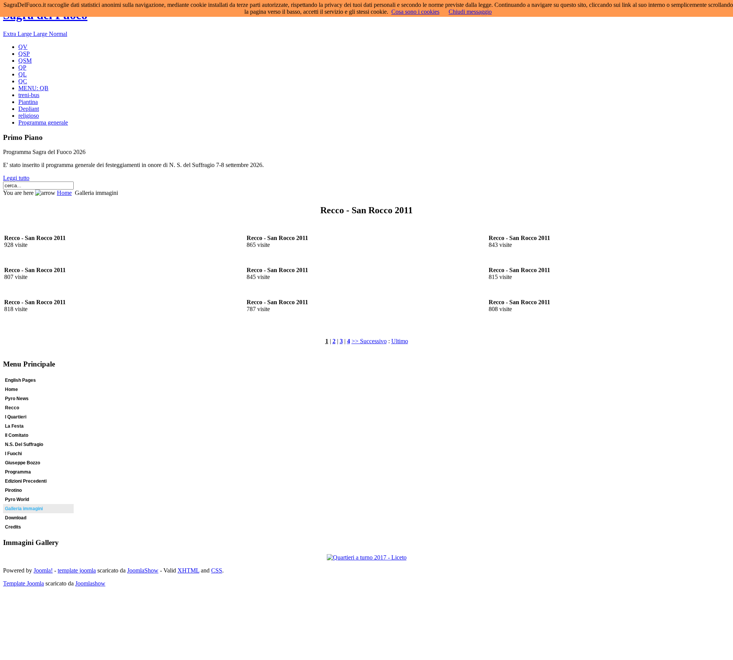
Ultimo (399, 341)
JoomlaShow (142, 570)
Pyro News (17, 398)
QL (22, 74)
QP (22, 67)
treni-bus (28, 95)
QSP (24, 53)
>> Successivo (369, 341)
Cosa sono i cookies (415, 11)
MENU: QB (33, 88)
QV (22, 47)
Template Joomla (23, 583)
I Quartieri (15, 417)
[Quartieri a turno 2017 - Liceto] (367, 557)
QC (22, 81)
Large (41, 34)
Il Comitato (16, 435)
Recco (12, 407)
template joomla (77, 570)
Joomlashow (90, 583)
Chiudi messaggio (470, 11)
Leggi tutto (16, 178)
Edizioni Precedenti (26, 481)
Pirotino (13, 490)
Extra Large (18, 34)
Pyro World (17, 499)
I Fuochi (13, 453)
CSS (216, 570)
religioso (28, 115)
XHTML (188, 570)
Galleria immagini (24, 508)
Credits (13, 527)
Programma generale (43, 122)
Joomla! (43, 570)
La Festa (14, 426)
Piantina (28, 102)
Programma (18, 472)
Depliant (28, 108)
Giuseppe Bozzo (22, 462)
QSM (25, 60)
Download (15, 518)
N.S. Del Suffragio (24, 444)
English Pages (20, 380)
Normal (58, 34)
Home (64, 193)
